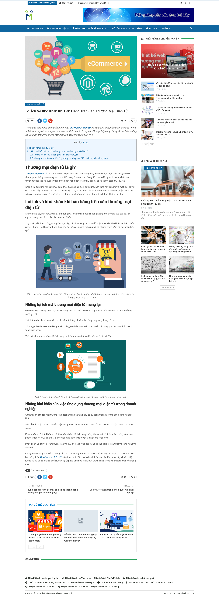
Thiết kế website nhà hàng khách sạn (46, 582)
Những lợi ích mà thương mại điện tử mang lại (54, 154)
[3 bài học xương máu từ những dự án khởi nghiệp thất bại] (181, 265)
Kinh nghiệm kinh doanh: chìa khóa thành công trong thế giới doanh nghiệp (53, 491)
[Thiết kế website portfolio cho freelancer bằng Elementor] (147, 98)
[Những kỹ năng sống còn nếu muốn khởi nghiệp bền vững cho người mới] (181, 235)
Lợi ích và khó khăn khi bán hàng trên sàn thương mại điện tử (57, 151)
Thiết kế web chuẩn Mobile (107, 578)
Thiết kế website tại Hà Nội (42, 586)
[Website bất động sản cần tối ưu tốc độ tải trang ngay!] (147, 86)
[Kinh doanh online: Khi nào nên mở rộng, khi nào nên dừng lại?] (153, 265)
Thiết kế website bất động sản (140, 578)
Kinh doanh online (153, 168)
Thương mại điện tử (35, 104)
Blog (152, 28)
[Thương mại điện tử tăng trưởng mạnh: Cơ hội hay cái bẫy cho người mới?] (45, 521)
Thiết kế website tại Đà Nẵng (105, 586)
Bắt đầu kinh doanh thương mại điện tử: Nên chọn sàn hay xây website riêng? (80, 537)
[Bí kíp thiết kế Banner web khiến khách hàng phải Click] (167, 61)
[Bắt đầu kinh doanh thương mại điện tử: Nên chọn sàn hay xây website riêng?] (81, 521)
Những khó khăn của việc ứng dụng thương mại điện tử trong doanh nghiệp (69, 158)
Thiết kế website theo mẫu (78, 578)
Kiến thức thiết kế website (90, 28)
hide (85, 142)
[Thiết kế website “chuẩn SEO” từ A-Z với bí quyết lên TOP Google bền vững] (147, 135)
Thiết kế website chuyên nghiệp (43, 578)
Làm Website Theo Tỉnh (128, 28)
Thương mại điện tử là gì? (40, 147)
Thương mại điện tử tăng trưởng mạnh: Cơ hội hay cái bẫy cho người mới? (44, 537)
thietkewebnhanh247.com (183, 593)
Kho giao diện (58, 28)
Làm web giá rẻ (135, 582)
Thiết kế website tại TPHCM (74, 586)
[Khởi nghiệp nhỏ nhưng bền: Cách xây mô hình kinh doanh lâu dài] (167, 181)
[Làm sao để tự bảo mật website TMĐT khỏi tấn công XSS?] (116, 521)
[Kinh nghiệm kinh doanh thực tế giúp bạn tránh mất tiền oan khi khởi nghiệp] (153, 235)
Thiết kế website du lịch (82, 582)
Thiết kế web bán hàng (112, 582)
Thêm (165, 28)
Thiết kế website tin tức (161, 582)
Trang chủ (36, 28)
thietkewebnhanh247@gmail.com (93, 2)
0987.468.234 (67, 2)
